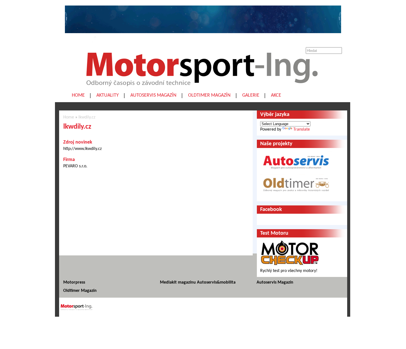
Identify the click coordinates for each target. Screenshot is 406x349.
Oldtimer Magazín (209, 95)
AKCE (276, 95)
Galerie (250, 95)
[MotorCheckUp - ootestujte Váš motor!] (290, 265)
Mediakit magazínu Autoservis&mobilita (198, 282)
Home (78, 95)
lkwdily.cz (86, 117)
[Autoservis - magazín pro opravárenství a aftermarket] (296, 171)
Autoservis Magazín (153, 95)
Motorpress (74, 282)
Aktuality (107, 95)
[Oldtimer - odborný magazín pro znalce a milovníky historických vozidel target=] (296, 195)
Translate (301, 129)
